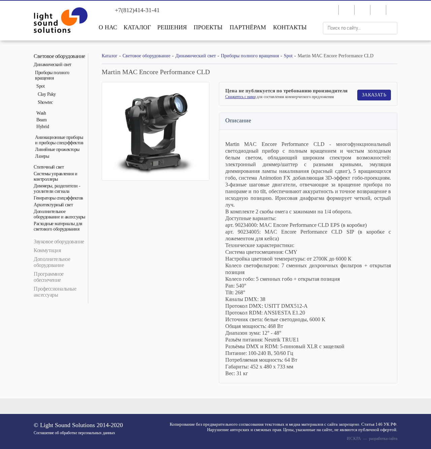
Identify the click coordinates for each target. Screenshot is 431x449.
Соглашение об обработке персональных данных (74, 432)
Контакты (290, 27)
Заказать (374, 94)
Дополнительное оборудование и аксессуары (59, 214)
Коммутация (47, 250)
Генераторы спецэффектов (58, 198)
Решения (172, 27)
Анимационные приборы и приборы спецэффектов (59, 140)
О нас (108, 27)
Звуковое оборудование (59, 241)
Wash (41, 113)
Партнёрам (248, 27)
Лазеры (42, 156)
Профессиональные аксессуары (55, 292)
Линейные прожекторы (57, 149)
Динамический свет (52, 64)
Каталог (137, 27)
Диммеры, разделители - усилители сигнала (57, 188)
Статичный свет (49, 167)
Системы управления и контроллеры (55, 176)
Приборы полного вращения (52, 75)
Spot (40, 86)
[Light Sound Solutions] (61, 21)
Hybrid (42, 126)
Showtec (45, 102)
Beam (41, 119)
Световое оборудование (59, 56)
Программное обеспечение (49, 277)
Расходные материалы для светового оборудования (58, 226)
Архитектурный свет (53, 204)
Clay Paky (47, 94)
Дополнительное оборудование (52, 262)
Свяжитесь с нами (240, 96)
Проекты (208, 27)
